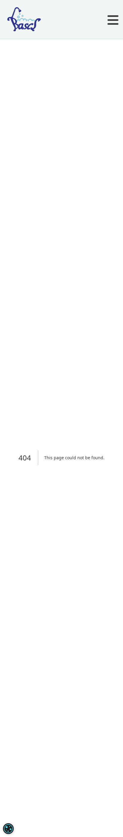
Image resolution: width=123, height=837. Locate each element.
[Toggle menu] (113, 21)
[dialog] (8, 828)
